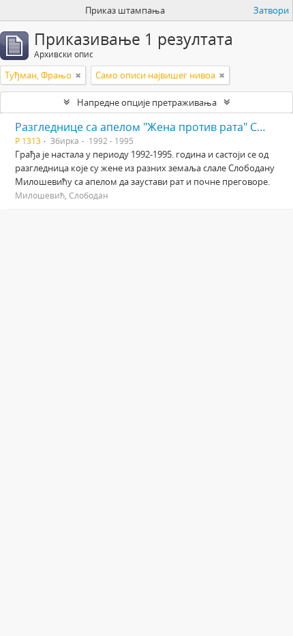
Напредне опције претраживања (147, 102)
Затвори (271, 10)
